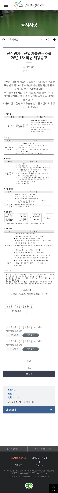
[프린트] (54, 39)
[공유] (47, 39)
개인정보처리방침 (18, 457)
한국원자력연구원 (29, 5)
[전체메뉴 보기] (6, 5)
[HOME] (3, 39)
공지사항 (13, 39)
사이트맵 (18, 465)
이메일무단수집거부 (39, 459)
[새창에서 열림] (29, 486)
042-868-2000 (25, 473)
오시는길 (39, 465)
